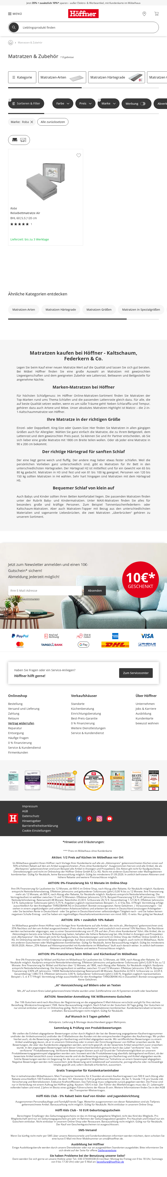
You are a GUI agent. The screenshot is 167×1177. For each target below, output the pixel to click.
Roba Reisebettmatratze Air (27, 150)
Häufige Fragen (18, 738)
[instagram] (99, 818)
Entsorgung (16, 733)
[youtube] (110, 818)
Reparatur (15, 728)
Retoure (13, 718)
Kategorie (24, 77)
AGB (25, 811)
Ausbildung (143, 713)
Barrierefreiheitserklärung (40, 826)
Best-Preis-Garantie (84, 718)
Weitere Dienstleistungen (88, 728)
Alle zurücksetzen (53, 122)
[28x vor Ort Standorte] (144, 13)
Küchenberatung (82, 709)
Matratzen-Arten (53, 77)
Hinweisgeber (31, 821)
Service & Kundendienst (24, 747)
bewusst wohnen (147, 723)
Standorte (78, 704)
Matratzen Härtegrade (107, 77)
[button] (13, 13)
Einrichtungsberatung (86, 713)
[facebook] (79, 818)
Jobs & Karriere (146, 709)
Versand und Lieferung (24, 709)
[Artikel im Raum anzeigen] (19, 140)
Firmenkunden (18, 752)
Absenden (95, 590)
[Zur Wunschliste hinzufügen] (79, 155)
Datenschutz (30, 816)
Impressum (30, 806)
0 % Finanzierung (20, 743)
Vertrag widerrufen (21, 723)
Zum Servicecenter (136, 673)
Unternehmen (145, 704)
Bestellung (15, 704)
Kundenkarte (144, 718)
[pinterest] (89, 818)
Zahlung (13, 713)
